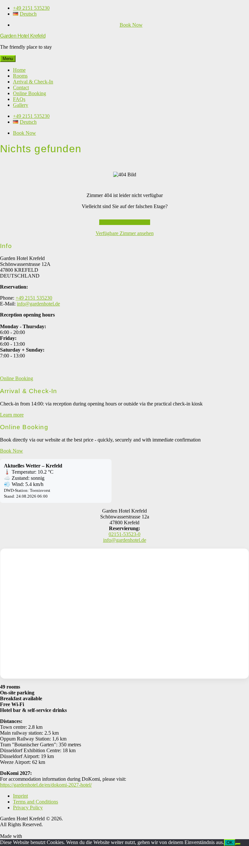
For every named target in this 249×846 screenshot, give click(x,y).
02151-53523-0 (124, 534)
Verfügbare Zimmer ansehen (125, 233)
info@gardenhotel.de (38, 303)
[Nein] (238, 844)
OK (230, 842)
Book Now (131, 25)
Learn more (12, 414)
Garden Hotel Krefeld (22, 36)
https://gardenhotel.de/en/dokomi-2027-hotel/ (46, 785)
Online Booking (16, 378)
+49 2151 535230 (34, 298)
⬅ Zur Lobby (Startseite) (124, 222)
